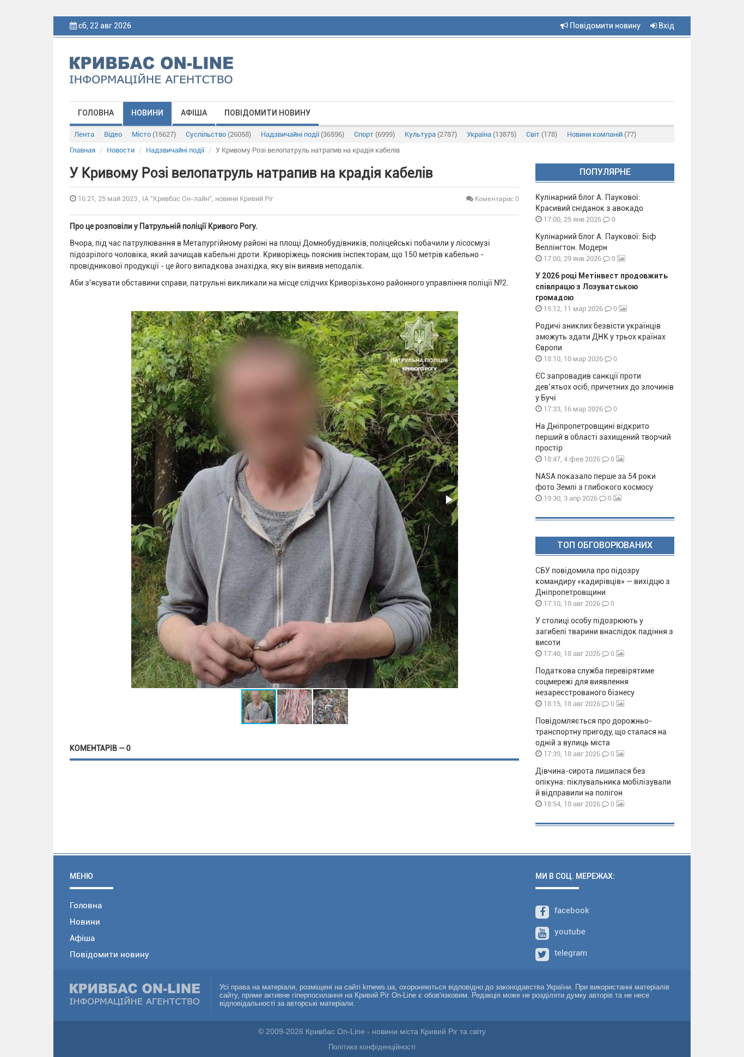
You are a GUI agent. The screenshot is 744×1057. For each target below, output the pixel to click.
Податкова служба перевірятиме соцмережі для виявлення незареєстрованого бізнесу (594, 681)
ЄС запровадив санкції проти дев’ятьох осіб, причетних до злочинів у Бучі (604, 387)
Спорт (374, 134)
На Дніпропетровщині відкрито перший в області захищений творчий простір (603, 437)
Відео (113, 134)
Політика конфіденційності (372, 1047)
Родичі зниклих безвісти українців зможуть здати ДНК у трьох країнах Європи (600, 336)
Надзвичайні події (302, 134)
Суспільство (218, 134)
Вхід (665, 25)
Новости (121, 150)
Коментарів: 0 (496, 198)
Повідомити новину (604, 25)
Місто (154, 134)
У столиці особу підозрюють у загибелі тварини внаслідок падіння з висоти (604, 631)
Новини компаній (601, 134)
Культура (431, 134)
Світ (541, 134)
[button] (448, 499)
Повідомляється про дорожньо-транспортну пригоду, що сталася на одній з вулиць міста (601, 731)
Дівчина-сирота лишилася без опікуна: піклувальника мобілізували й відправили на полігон (603, 782)
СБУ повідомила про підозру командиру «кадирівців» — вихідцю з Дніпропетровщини (602, 581)
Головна (96, 112)
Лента (84, 134)
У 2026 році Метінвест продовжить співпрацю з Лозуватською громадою (601, 286)
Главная (82, 150)
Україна (491, 134)
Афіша (194, 112)
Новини (147, 112)
